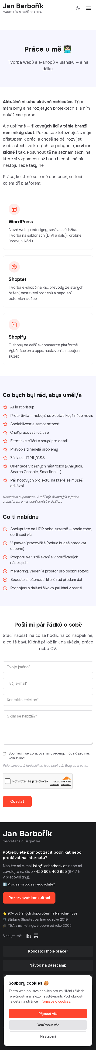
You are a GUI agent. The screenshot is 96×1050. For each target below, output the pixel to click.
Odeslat (17, 801)
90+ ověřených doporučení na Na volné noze (42, 913)
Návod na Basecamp (48, 965)
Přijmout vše (48, 1014)
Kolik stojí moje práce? (48, 951)
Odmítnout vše (48, 1025)
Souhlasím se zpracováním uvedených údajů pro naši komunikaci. (49, 755)
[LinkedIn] (28, 936)
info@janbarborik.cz (50, 865)
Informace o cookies (54, 1001)
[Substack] (36, 936)
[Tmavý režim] (78, 8)
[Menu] (88, 8)
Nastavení (48, 1036)
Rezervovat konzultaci (29, 897)
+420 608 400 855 (50, 871)
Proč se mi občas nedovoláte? (31, 884)
